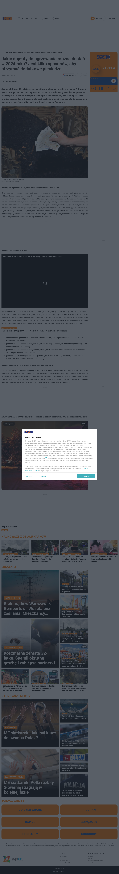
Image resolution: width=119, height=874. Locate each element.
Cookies (36, 471)
